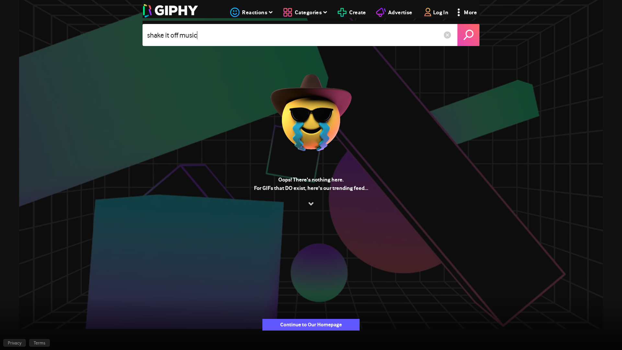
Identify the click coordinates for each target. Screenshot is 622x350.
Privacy (14, 342)
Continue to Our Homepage (311, 324)
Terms (39, 342)
